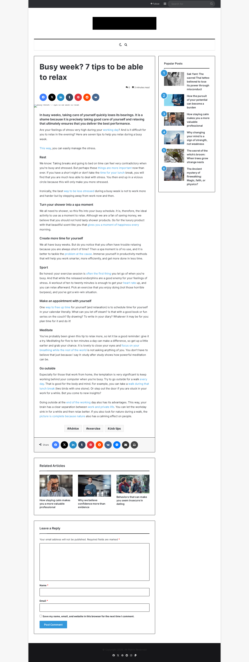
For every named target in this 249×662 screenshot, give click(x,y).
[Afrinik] (124, 23)
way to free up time (58, 307)
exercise (94, 428)
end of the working (78, 402)
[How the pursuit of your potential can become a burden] (174, 100)
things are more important (115, 168)
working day (111, 130)
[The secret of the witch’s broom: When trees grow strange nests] (174, 155)
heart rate (129, 283)
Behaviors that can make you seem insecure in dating (131, 500)
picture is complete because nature (62, 416)
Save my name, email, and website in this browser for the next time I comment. (88, 616)
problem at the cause (78, 254)
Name (44, 585)
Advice (74, 428)
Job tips (115, 428)
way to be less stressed (79, 191)
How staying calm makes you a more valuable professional (55, 504)
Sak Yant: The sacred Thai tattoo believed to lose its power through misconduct (198, 81)
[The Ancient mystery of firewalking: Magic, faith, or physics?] (174, 174)
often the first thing (98, 273)
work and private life (101, 407)
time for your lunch (112, 172)
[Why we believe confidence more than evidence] (94, 486)
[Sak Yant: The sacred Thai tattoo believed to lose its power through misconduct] (174, 79)
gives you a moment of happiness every (113, 224)
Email (44, 600)
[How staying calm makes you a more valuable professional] (56, 486)
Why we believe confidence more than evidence (91, 504)
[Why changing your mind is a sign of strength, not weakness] (174, 137)
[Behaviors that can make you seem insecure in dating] (132, 484)
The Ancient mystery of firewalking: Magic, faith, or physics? (196, 176)
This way (45, 148)
